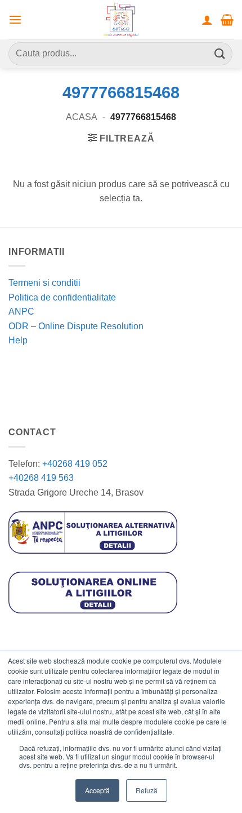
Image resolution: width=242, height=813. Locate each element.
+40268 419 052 (73, 464)
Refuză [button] (147, 790)
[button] (15, 19)
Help (18, 340)
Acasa (81, 117)
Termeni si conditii (44, 283)
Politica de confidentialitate (62, 297)
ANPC (21, 311)
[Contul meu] (207, 19)
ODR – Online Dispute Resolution (76, 326)
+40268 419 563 (41, 478)
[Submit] (220, 54)
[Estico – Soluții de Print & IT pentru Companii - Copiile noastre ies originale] (121, 19)
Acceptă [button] (97, 790)
